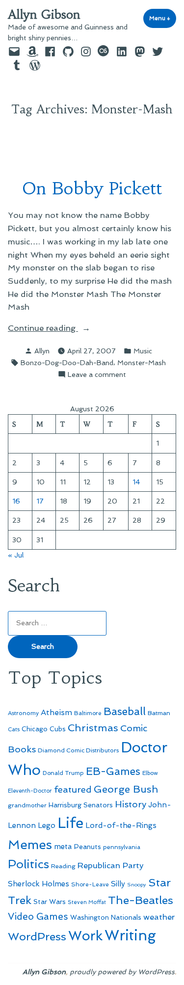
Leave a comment (97, 375)
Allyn (42, 351)
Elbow (150, 773)
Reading (63, 866)
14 (136, 482)
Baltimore (88, 713)
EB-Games (113, 771)
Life (70, 823)
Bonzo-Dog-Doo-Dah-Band (67, 363)
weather (159, 917)
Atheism (56, 712)
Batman (159, 713)
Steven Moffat (87, 902)
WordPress (37, 936)
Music (142, 351)
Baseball (125, 711)
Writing (130, 935)
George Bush (126, 789)
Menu (162, 18)
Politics (28, 864)
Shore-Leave (90, 884)
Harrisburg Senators (81, 805)
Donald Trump (63, 773)
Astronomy (23, 713)
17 (40, 501)
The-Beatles (140, 900)
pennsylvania (121, 847)
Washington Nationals (105, 917)
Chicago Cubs (44, 729)
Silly (118, 883)
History (130, 804)
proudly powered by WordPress (122, 972)
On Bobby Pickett (92, 188)
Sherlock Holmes (38, 883)
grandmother (27, 805)
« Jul (16, 555)
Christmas (93, 728)
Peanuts (87, 847)
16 (16, 501)
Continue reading (58, 328)
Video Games (38, 916)
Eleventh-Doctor (30, 791)
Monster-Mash (141, 363)
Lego (46, 825)
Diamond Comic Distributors (78, 750)
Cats (14, 729)
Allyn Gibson (44, 14)
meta (63, 846)
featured (73, 789)
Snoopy (136, 884)
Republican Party (111, 865)
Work (85, 935)
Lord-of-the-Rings (121, 825)
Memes (30, 844)
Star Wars (49, 901)
